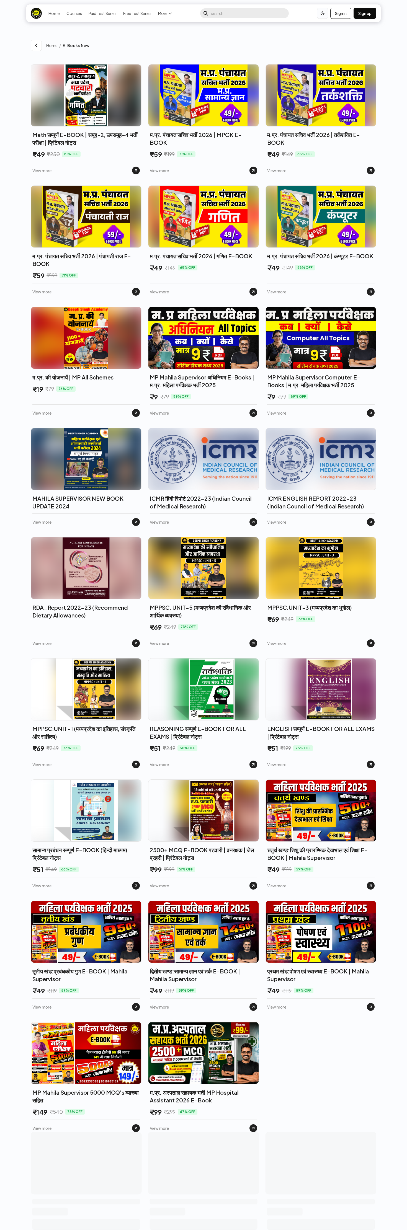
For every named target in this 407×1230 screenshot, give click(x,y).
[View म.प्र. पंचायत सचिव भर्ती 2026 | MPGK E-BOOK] (253, 170)
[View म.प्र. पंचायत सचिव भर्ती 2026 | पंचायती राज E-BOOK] (136, 292)
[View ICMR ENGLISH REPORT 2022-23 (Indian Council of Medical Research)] (371, 522)
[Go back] (36, 45)
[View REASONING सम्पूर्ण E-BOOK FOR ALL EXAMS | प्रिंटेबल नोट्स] (253, 764)
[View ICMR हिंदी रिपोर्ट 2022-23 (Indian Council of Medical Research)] (253, 522)
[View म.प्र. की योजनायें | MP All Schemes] (136, 413)
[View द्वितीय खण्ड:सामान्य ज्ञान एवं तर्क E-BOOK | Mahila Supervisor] (253, 1007)
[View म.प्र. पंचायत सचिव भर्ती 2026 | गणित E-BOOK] (253, 292)
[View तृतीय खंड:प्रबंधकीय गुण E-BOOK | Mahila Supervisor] (136, 1007)
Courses (74, 13)
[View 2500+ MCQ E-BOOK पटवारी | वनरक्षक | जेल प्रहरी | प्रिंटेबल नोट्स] (253, 886)
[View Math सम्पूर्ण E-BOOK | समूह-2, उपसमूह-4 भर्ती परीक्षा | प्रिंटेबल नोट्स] (136, 170)
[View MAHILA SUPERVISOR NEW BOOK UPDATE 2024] (136, 522)
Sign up (365, 13)
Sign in (341, 13)
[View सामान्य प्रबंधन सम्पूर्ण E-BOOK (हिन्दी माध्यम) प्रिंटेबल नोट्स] (136, 886)
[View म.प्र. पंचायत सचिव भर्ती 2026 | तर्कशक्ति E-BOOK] (371, 170)
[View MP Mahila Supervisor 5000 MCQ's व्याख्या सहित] (136, 1128)
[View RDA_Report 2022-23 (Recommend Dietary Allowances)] (136, 643)
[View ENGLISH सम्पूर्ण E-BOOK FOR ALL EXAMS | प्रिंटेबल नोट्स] (371, 764)
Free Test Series (137, 13)
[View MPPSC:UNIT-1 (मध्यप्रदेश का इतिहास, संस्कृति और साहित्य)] (136, 764)
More (163, 13)
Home (54, 13)
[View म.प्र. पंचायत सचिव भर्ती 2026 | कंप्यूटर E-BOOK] (371, 292)
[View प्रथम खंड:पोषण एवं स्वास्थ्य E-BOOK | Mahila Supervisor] (371, 1007)
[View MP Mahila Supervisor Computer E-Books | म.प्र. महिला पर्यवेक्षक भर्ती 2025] (371, 413)
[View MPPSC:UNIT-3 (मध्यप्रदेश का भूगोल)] (371, 643)
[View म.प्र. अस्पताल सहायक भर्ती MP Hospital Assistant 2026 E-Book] (253, 1128)
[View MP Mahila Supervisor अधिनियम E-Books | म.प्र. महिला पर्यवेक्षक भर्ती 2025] (253, 413)
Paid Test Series (103, 13)
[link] (219, 45)
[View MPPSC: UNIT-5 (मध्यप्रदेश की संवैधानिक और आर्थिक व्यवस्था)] (253, 643)
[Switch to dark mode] (322, 13)
